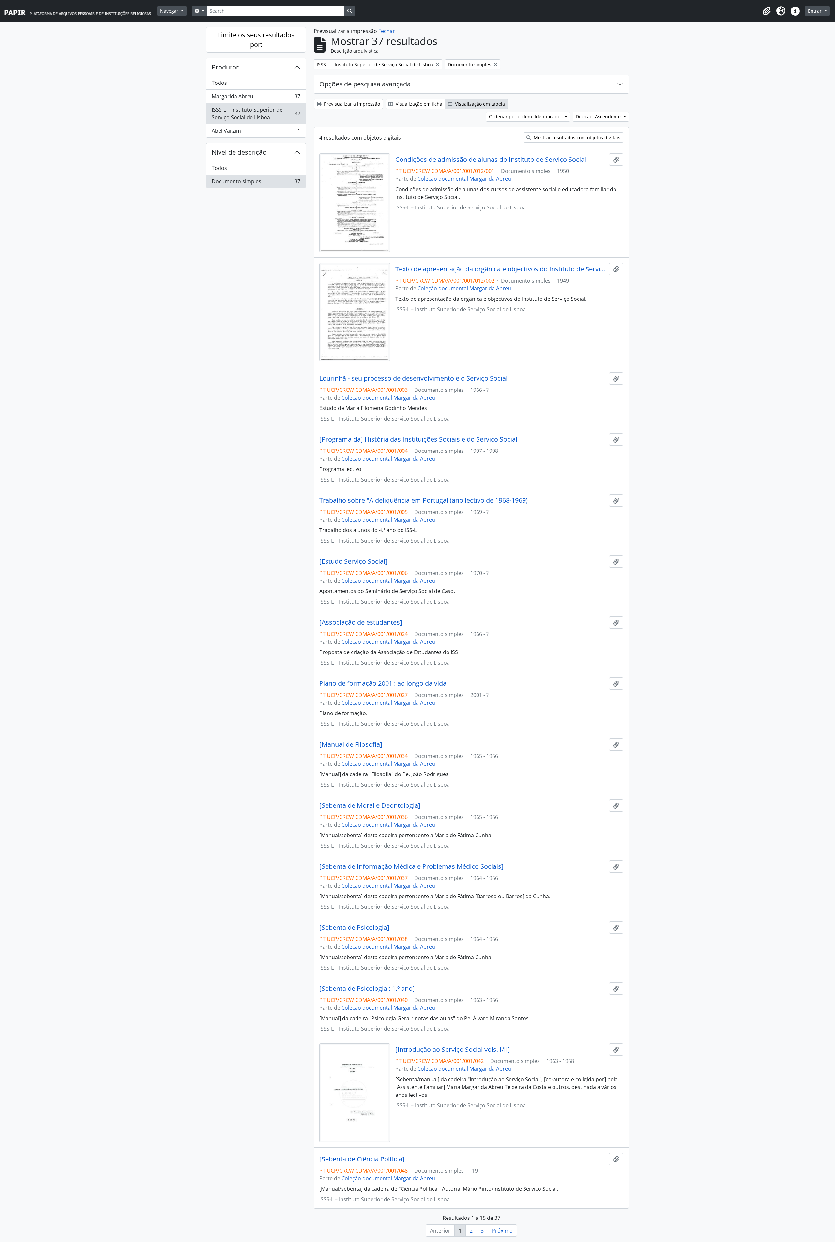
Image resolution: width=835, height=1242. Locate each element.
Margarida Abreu (255, 98)
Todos (219, 82)
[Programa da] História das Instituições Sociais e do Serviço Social (418, 439)
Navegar (170, 11)
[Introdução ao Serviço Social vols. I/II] (452, 1049)
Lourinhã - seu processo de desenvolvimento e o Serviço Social (413, 378)
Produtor (225, 67)
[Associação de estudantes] (360, 622)
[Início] (80, 11)
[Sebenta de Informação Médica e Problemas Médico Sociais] (411, 866)
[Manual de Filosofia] (350, 744)
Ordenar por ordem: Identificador (526, 117)
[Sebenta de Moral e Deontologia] (369, 805)
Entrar (815, 11)
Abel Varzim (255, 132)
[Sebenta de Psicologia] (354, 927)
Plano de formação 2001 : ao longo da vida (383, 683)
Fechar (386, 31)
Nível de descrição (239, 152)
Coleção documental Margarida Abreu (464, 178)
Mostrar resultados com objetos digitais (576, 137)
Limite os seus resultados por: (256, 39)
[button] (766, 11)
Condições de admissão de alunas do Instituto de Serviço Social (490, 159)
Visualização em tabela (479, 104)
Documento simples (255, 183)
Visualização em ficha (418, 104)
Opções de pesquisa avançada (365, 84)
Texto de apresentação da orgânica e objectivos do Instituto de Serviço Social (500, 269)
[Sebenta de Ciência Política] (361, 1159)
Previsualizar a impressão (351, 104)
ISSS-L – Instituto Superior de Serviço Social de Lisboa (255, 113)
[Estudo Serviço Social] (353, 561)
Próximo (502, 1230)
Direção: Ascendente (599, 117)
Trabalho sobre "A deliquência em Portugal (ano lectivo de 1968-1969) (423, 500)
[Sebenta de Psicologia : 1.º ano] (367, 988)
